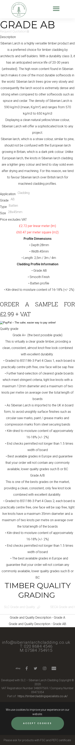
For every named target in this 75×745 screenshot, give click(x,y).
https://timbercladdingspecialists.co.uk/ (43, 696)
